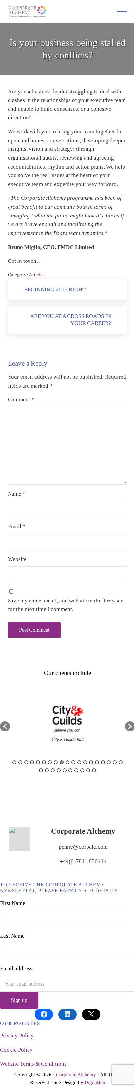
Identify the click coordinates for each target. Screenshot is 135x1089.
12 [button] (79, 762)
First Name (12, 903)
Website (17, 559)
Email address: (17, 968)
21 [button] (47, 770)
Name (17, 494)
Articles (37, 274)
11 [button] (73, 762)
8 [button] (56, 762)
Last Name (12, 936)
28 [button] (88, 770)
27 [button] (82, 770)
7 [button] (50, 762)
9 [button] (62, 762)
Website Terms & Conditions (33, 1064)
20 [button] (41, 770)
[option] (67, 723)
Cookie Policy (16, 1050)
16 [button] (103, 762)
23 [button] (59, 770)
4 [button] (32, 762)
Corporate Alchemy (76, 1074)
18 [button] (115, 762)
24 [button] (65, 770)
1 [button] (14, 762)
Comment (21, 400)
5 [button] (38, 762)
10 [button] (67, 762)
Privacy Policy (17, 1035)
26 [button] (76, 770)
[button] (5, 726)
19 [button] (121, 762)
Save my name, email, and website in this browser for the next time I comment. (65, 605)
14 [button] (91, 762)
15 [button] (97, 762)
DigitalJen (95, 1082)
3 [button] (26, 762)
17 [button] (109, 762)
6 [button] (44, 762)
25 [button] (70, 770)
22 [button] (53, 770)
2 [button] (20, 762)
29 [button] (94, 770)
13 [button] (85, 762)
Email (17, 526)
